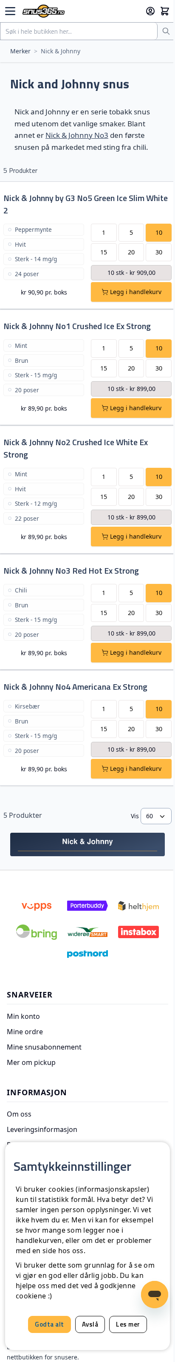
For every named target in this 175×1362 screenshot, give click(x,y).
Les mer (128, 1324)
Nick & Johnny (60, 51)
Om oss (19, 1114)
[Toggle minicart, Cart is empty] (165, 11)
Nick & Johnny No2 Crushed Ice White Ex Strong (75, 448)
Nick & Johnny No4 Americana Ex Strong (75, 686)
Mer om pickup (31, 1062)
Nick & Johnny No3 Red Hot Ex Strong (71, 570)
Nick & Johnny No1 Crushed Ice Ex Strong (77, 325)
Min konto (23, 1016)
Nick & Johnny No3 (76, 135)
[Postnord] (87, 954)
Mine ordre (25, 1031)
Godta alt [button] (49, 1324)
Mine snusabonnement (44, 1047)
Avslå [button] (90, 1324)
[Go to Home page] (80, 11)
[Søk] (166, 31)
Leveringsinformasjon (42, 1129)
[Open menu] (10, 11)
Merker (20, 51)
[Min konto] (150, 11)
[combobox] (79, 31)
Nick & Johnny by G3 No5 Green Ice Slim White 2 (85, 204)
